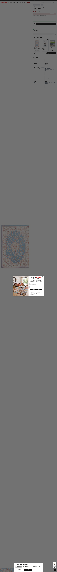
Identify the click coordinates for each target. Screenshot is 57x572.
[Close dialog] (42, 276)
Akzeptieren (28, 569)
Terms (33, 294)
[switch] (54, 567)
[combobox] (31, 287)
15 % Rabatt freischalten (36, 289)
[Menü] (55, 562)
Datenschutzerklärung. (19, 567)
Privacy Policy (31, 294)
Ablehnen (36, 569)
